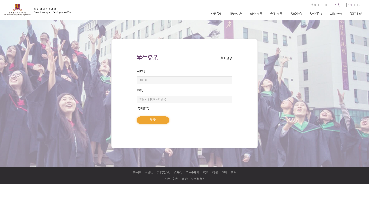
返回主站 (356, 13)
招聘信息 (236, 13)
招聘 (224, 172)
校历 (206, 172)
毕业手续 (316, 13)
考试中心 (296, 13)
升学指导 (276, 13)
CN (350, 5)
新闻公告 (336, 13)
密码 (140, 90)
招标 (233, 172)
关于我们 (216, 13)
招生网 (137, 172)
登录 (313, 4)
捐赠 (215, 172)
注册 (324, 4)
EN (358, 5)
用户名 (141, 71)
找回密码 (143, 108)
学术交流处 (163, 172)
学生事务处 (192, 172)
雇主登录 (226, 58)
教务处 (178, 172)
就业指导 (256, 13)
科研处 (149, 172)
